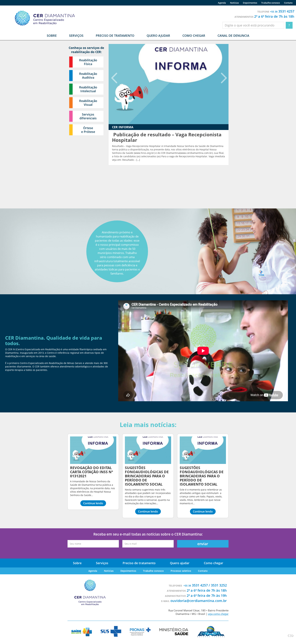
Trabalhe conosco (270, 2)
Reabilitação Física (88, 62)
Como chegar (193, 35)
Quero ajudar (158, 35)
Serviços (102, 563)
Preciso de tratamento (115, 35)
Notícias (234, 2)
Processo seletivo (181, 570)
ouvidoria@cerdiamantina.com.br (198, 600)
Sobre (77, 563)
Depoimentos (250, 2)
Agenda (222, 2)
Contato (288, 2)
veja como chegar (218, 614)
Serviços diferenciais (88, 116)
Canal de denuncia (233, 35)
